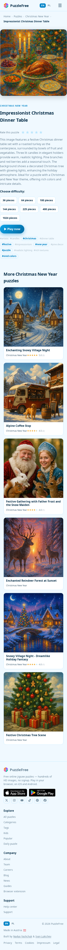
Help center (10, 906)
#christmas (29, 238)
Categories (10, 822)
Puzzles (18, 16)
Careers (8, 869)
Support (8, 912)
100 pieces (46, 200)
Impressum (43, 942)
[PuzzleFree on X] (7, 800)
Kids (6, 833)
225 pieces (29, 209)
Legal (56, 942)
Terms (18, 942)
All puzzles (10, 816)
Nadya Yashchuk (22, 936)
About (7, 859)
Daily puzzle (10, 843)
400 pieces (49, 209)
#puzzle (6, 250)
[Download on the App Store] (15, 793)
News (7, 880)
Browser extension (14, 891)
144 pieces (9, 209)
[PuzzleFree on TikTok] (30, 800)
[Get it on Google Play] (42, 793)
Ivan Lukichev (43, 936)
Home (7, 16)
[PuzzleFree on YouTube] (22, 800)
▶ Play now (12, 229)
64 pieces (27, 200)
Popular (8, 838)
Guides (8, 886)
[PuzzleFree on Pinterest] (37, 800)
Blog (6, 875)
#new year (41, 244)
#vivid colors (9, 256)
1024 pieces (10, 218)
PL (49, 5)
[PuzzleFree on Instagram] (14, 800)
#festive (6, 244)
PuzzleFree (19, 5)
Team (7, 864)
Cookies (29, 942)
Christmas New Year (37, 16)
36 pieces (8, 200)
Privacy (8, 942)
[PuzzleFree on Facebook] (45, 800)
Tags (6, 827)
